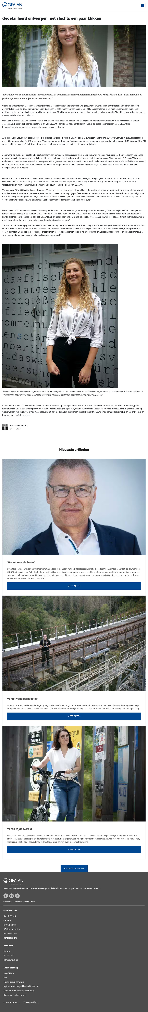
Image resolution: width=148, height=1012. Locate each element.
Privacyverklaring (31, 1002)
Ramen (6, 951)
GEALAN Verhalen (11, 929)
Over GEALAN (9, 916)
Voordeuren (8, 955)
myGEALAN (8, 973)
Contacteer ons (10, 938)
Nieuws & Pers (9, 925)
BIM (5, 977)
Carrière (7, 920)
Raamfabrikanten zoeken (14, 995)
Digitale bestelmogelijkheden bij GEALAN (21, 986)
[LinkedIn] (17, 895)
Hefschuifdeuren (10, 960)
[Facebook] (5, 895)
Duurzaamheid (10, 933)
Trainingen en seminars (13, 982)
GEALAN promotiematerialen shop (18, 991)
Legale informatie (11, 1002)
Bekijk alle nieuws (74, 868)
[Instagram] (11, 895)
